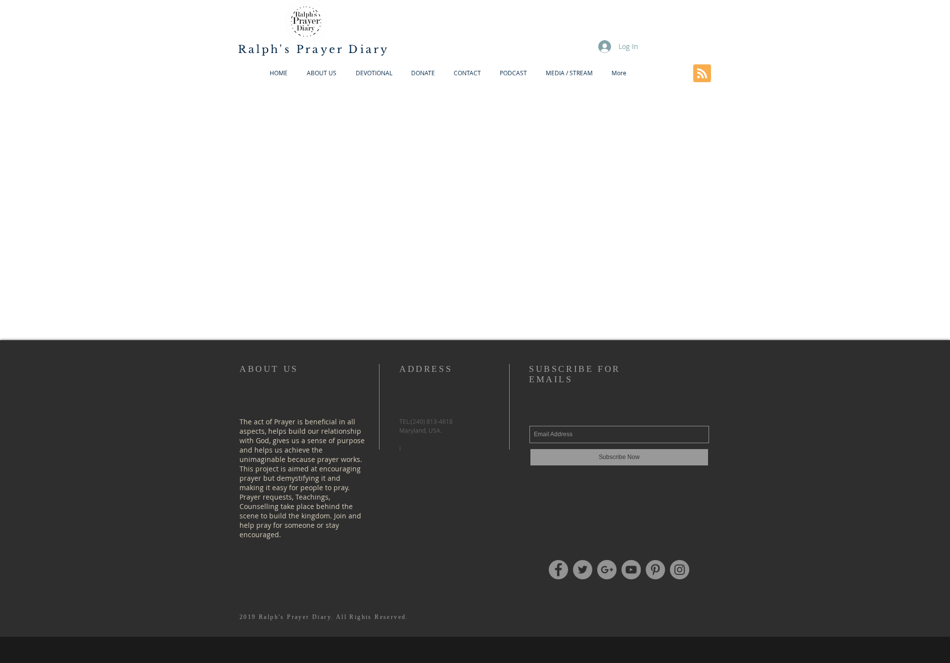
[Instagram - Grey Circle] (679, 569)
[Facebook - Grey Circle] (558, 569)
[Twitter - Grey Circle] (582, 569)
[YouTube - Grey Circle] (631, 569)
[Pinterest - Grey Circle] (655, 569)
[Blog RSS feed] (702, 73)
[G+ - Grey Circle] (607, 569)
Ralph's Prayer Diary (313, 49)
